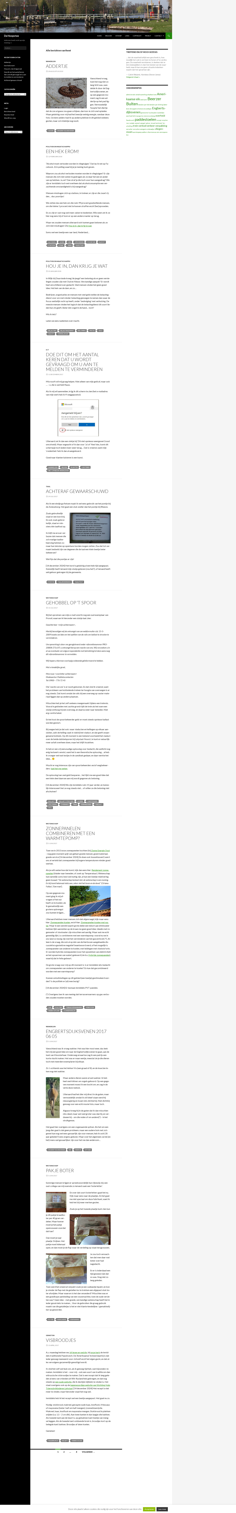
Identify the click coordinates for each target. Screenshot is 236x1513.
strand (153, 123)
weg (50, 808)
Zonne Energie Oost (100, 850)
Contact (158, 36)
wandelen (51, 61)
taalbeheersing (64, 582)
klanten (74, 467)
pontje (51, 582)
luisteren (86, 467)
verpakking (74, 1319)
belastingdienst (67, 330)
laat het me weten (59, 768)
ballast (51, 801)
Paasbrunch (53, 1441)
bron (127, 109)
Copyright (137, 36)
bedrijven (143, 99)
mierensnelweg (149, 116)
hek (69, 242)
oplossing (52, 804)
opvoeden (79, 242)
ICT (47, 350)
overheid (160, 115)
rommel (137, 123)
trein (69, 245)
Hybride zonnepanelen (99, 955)
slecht (102, 242)
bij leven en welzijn (78, 1352)
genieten (50, 1335)
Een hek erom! (62, 151)
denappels (133, 109)
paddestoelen (145, 119)
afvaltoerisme (152, 94)
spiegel (142, 123)
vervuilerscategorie (140, 129)
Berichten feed (9, 111)
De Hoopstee (11, 35)
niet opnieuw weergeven (58, 470)
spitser (88, 1150)
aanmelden (53, 467)
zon (158, 132)
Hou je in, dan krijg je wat (80, 225)
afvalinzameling (141, 94)
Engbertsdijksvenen (65, 131)
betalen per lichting (156, 105)
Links (127, 36)
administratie (130, 94)
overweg (65, 804)
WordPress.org (9, 118)
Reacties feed (9, 115)
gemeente (144, 113)
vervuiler (129, 129)
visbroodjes (77, 1441)
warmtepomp (54, 1010)
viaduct (98, 804)
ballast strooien (66, 801)
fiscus (92, 330)
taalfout (79, 582)
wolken (144, 132)
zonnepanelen (70, 1010)
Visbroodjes (61, 1340)
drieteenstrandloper (144, 109)
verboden (90, 1007)
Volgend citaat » (133, 77)
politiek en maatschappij (58, 147)
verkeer (151, 125)
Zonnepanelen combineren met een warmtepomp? (70, 833)
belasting (52, 330)
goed (62, 242)
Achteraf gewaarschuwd (77, 491)
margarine (61, 1319)
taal (48, 486)
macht (51, 334)
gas (49, 1007)
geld (100, 330)
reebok (78, 1150)
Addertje (57, 66)
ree (70, 1150)
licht (134, 116)
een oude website (63, 1382)
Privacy (148, 36)
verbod (142, 125)
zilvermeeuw (151, 132)
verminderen (86, 804)
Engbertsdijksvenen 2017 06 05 (76, 1034)
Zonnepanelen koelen (60, 922)
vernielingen (63, 334)
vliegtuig (80, 245)
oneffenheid (92, 801)
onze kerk (95, 1352)
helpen (64, 467)
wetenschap (52, 598)
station (51, 245)
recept (65, 1441)
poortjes (91, 242)
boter (50, 1319)
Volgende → (88, 1452)
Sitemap (118, 36)
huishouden (153, 113)
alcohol (52, 242)
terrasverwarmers (74, 1007)
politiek (58, 1007)
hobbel (80, 801)
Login (6, 108)
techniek (159, 123)
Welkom (108, 36)
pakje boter (60, 1170)
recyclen (165, 120)
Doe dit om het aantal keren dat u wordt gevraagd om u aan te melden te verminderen (74, 362)
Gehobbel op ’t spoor (71, 602)
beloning (82, 330)
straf (61, 245)
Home (99, 36)
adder (51, 131)
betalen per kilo (143, 105)
